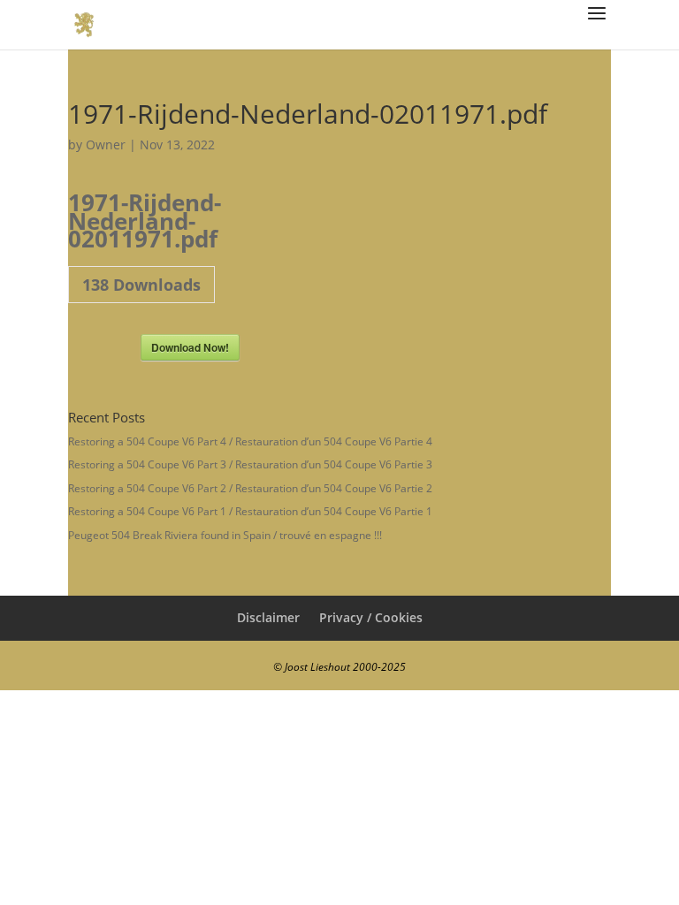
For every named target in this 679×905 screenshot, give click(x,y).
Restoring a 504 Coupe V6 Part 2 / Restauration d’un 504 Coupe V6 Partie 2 (250, 488)
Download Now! (190, 347)
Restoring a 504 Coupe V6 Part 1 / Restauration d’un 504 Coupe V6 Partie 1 (250, 511)
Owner (106, 144)
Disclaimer (268, 617)
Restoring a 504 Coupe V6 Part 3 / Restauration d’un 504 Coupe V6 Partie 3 (250, 464)
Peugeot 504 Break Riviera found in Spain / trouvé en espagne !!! (225, 535)
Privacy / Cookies (371, 617)
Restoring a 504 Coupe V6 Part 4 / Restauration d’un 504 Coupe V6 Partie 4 (250, 441)
